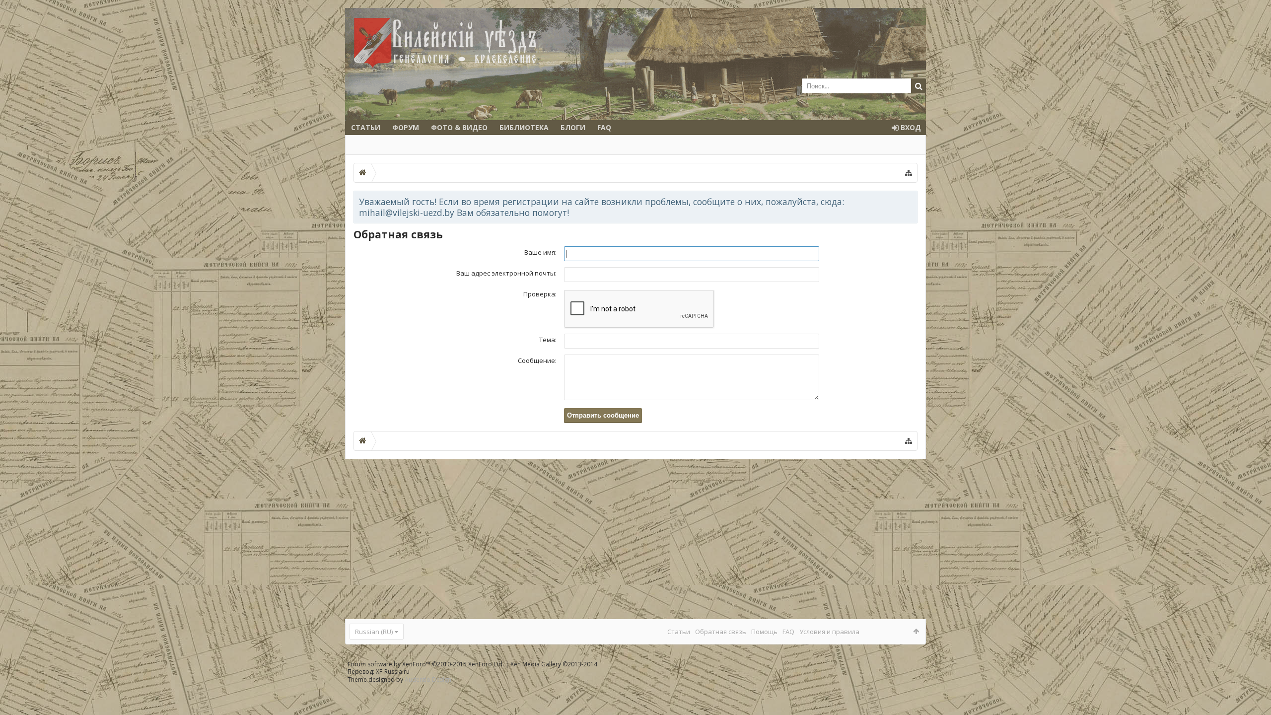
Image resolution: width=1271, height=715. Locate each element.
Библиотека (524, 127)
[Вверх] (1253, 675)
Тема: (548, 339)
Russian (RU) (374, 631)
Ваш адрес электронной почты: (506, 273)
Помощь (764, 631)
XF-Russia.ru (393, 671)
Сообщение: (537, 360)
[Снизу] (1253, 696)
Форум (405, 127)
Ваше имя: (540, 252)
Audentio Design (428, 679)
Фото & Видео (459, 127)
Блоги (573, 127)
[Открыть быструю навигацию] (908, 172)
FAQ (604, 127)
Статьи (365, 127)
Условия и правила (829, 631)
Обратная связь (720, 631)
